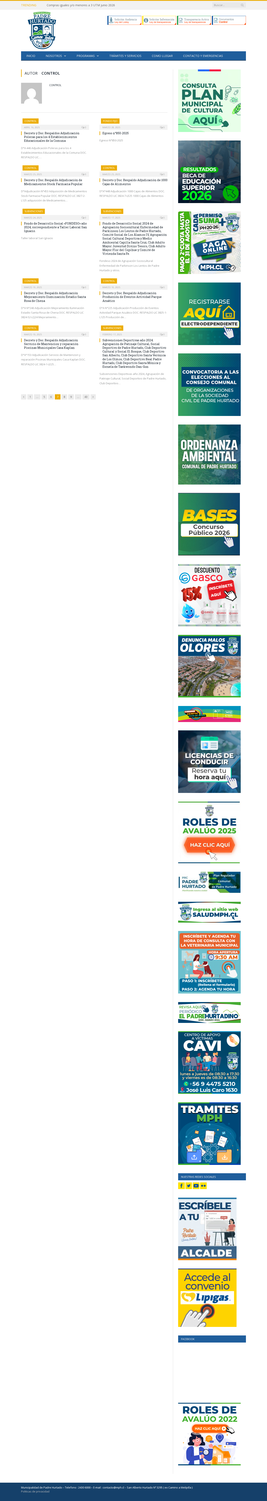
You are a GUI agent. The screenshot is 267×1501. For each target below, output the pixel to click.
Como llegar (162, 56)
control (55, 85)
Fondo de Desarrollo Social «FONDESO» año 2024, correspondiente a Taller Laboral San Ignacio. (55, 227)
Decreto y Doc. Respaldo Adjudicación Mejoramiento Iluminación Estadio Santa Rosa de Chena (55, 297)
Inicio (30, 56)
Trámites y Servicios (125, 56)
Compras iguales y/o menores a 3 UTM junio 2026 (81, 5)
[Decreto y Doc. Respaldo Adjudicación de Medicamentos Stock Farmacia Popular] (55, 169)
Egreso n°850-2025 (115, 133)
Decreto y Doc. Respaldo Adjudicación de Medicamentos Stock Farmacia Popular (53, 182)
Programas (86, 56)
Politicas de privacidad (35, 1491)
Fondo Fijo (110, 121)
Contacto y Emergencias (203, 56)
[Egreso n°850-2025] (133, 122)
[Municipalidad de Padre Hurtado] (42, 29)
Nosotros (54, 56)
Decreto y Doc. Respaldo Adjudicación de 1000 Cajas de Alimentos (135, 182)
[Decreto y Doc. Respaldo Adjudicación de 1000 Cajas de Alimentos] (133, 169)
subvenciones (34, 211)
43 (85, 397)
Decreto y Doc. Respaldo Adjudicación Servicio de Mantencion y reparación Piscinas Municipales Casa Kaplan (51, 344)
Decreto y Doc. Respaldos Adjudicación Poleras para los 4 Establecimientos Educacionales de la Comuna (51, 137)
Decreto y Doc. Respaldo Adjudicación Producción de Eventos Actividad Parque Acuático (132, 297)
